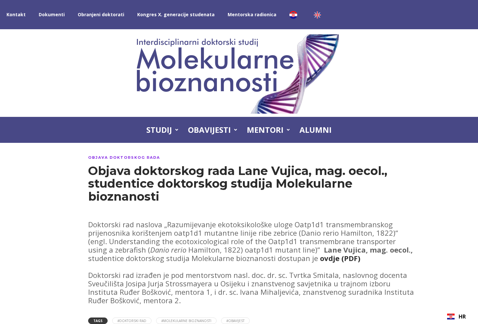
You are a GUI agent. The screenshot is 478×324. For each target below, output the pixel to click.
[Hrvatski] (295, 14)
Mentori (265, 129)
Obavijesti (209, 129)
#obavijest (235, 320)
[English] (319, 14)
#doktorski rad (131, 320)
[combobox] (456, 316)
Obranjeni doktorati (101, 14)
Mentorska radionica (252, 14)
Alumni (315, 129)
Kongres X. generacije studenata (176, 14)
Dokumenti (52, 14)
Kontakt (16, 14)
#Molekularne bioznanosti (186, 320)
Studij (159, 129)
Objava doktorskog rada (124, 157)
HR (462, 316)
